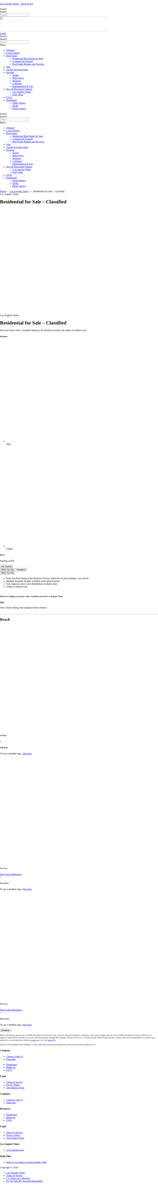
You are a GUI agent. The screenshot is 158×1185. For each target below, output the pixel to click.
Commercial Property (22, 61)
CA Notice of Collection (18, 1178)
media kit (51, 1040)
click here (27, 753)
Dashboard (11, 100)
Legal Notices (13, 53)
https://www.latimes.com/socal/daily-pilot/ (26, 1162)
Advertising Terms (15, 1087)
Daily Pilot (17, 94)
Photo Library (19, 108)
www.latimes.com (15, 1150)
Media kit (10, 1067)
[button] (79, 45)
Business (16, 80)
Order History (19, 103)
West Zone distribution (11, 1010)
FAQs (9, 97)
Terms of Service (14, 1082)
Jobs (8, 67)
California (17, 83)
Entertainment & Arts (22, 86)
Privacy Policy (13, 1085)
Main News (18, 78)
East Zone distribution (10, 874)
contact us (34, 1040)
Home (3, 191)
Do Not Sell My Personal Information (24, 1181)
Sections (10, 72)
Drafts (15, 105)
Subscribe (11, 1059)
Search (3, 9)
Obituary (10, 50)
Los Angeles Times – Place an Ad (16, 3)
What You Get (7, 570)
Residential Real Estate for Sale (27, 58)
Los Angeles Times (21, 92)
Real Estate (11, 55)
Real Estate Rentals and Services (28, 64)
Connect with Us (14, 1056)
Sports (15, 75)
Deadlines (21, 570)
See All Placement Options (19, 89)
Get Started (6, 566)
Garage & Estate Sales (17, 69)
